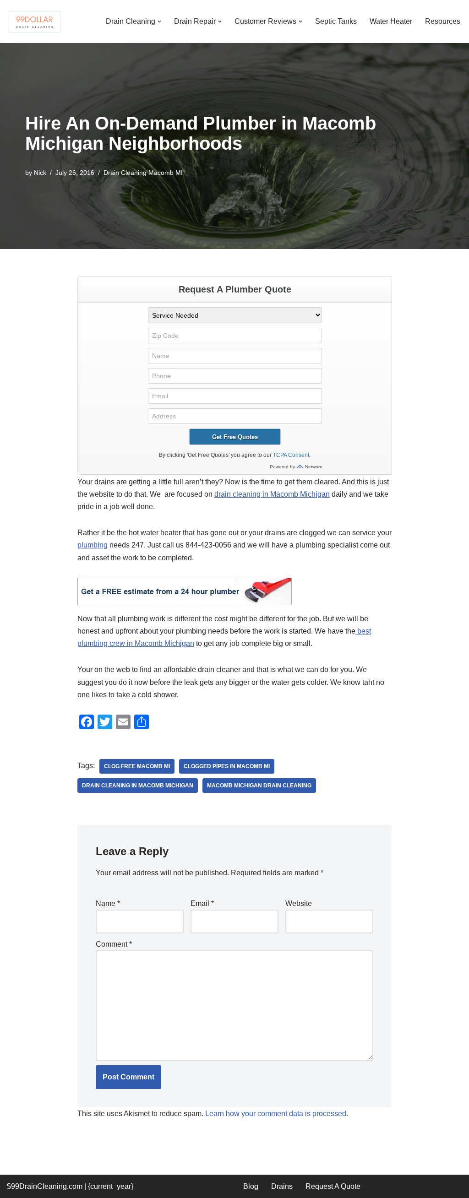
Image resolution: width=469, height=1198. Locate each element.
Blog (250, 1186)
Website (298, 903)
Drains (282, 1186)
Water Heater (391, 21)
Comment (114, 944)
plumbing (92, 545)
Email (202, 903)
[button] (159, 21)
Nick (40, 172)
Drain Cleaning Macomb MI (143, 172)
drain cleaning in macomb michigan (137, 785)
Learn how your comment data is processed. (276, 1113)
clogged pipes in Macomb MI (227, 766)
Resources (442, 21)
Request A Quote (332, 1186)
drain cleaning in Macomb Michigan (272, 494)
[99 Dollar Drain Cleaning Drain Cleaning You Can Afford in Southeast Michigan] (34, 21)
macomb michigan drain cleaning (259, 785)
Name (108, 903)
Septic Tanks (336, 21)
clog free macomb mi (137, 766)
